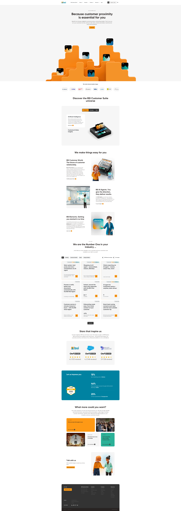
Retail (92, 491)
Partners (112, 490)
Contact (102, 494)
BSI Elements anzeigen (108, 257)
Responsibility (103, 490)
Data (97, 110)
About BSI (102, 488)
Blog (111, 491)
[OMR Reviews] (70, 390)
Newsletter (112, 494)
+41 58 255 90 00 (74, 500)
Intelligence (85, 110)
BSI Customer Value (84, 488)
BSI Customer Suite (84, 490)
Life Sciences (93, 494)
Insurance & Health (94, 490)
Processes (91, 110)
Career (102, 491)
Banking (92, 488)
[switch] (103, 257)
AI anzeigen (117, 257)
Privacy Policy (69, 509)
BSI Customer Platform (84, 491)
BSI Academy (113, 495)
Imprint (65, 509)
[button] (92, 27)
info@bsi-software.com (75, 501)
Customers (112, 488)
